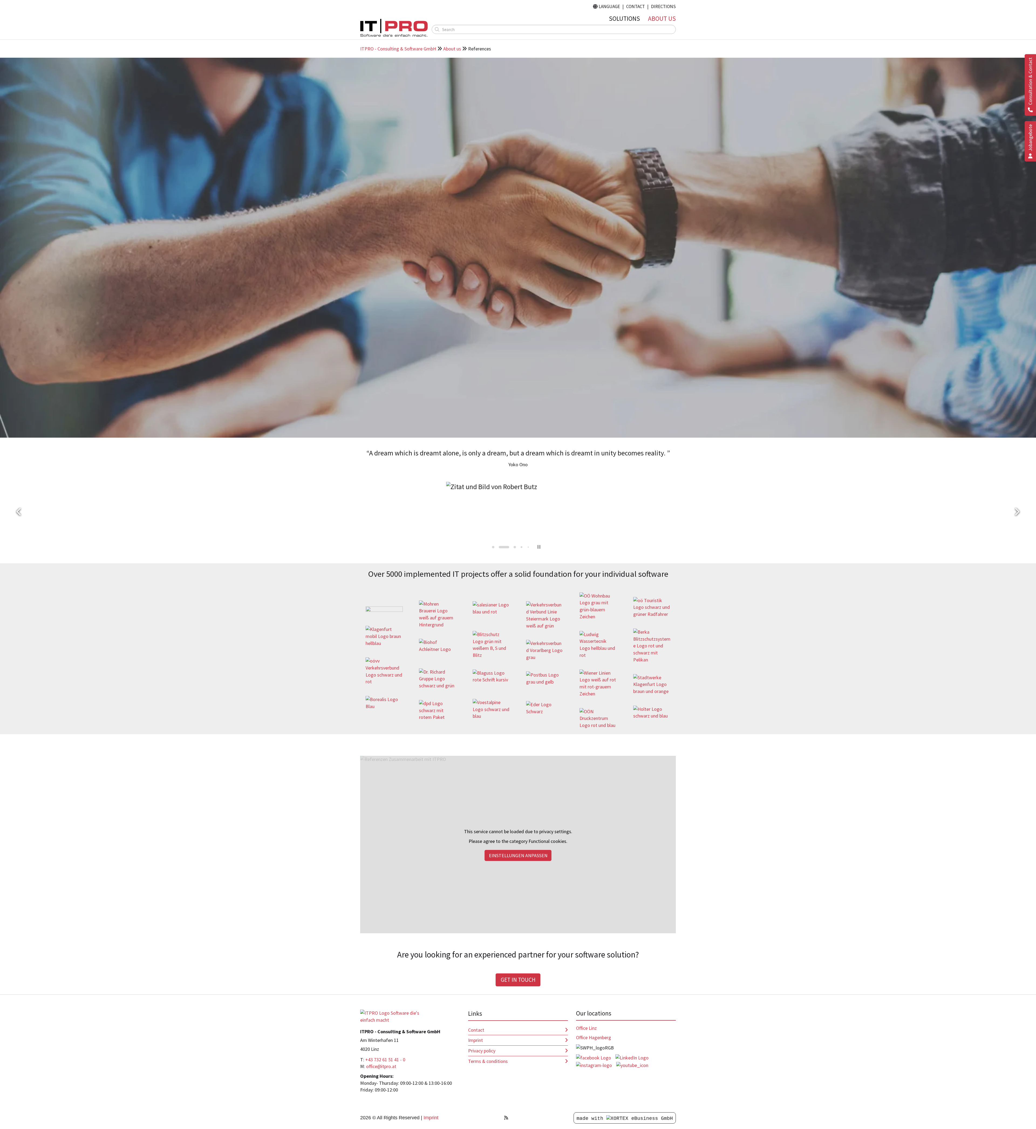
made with (591, 1118)
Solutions (624, 18)
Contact (635, 6)
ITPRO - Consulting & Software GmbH (398, 49)
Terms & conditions (488, 1061)
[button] (18, 512)
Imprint (475, 1040)
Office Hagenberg (593, 1037)
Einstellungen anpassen (518, 855)
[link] (384, 610)
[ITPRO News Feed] (506, 1118)
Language (606, 6)
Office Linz (586, 1028)
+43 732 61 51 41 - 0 (385, 1059)
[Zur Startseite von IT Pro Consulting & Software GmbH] (394, 1016)
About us (662, 18)
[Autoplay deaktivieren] (539, 547)
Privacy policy (481, 1051)
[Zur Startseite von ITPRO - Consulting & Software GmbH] (394, 28)
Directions (663, 6)
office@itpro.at (381, 1066)
